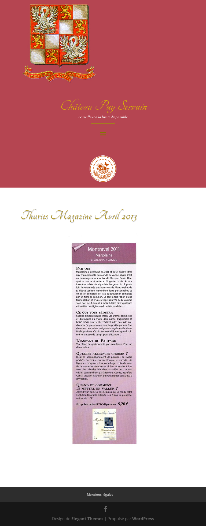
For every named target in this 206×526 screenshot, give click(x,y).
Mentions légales (100, 494)
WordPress (143, 518)
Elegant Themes (87, 518)
